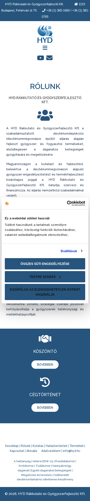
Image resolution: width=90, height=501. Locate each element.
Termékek (76, 446)
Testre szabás (43, 276)
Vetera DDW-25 (42, 461)
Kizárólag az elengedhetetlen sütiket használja (45, 292)
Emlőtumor (26, 465)
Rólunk (25, 446)
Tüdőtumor (43, 465)
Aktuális (31, 451)
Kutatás (38, 446)
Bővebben (45, 364)
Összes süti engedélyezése (45, 264)
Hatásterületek (56, 446)
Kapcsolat (17, 451)
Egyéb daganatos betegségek (51, 470)
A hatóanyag (22, 461)
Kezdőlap (12, 446)
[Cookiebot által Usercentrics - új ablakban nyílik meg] (67, 203)
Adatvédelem (51, 451)
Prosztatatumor (65, 461)
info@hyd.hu (71, 451)
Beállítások (69, 251)
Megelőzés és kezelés (36, 475)
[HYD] (45, 33)
